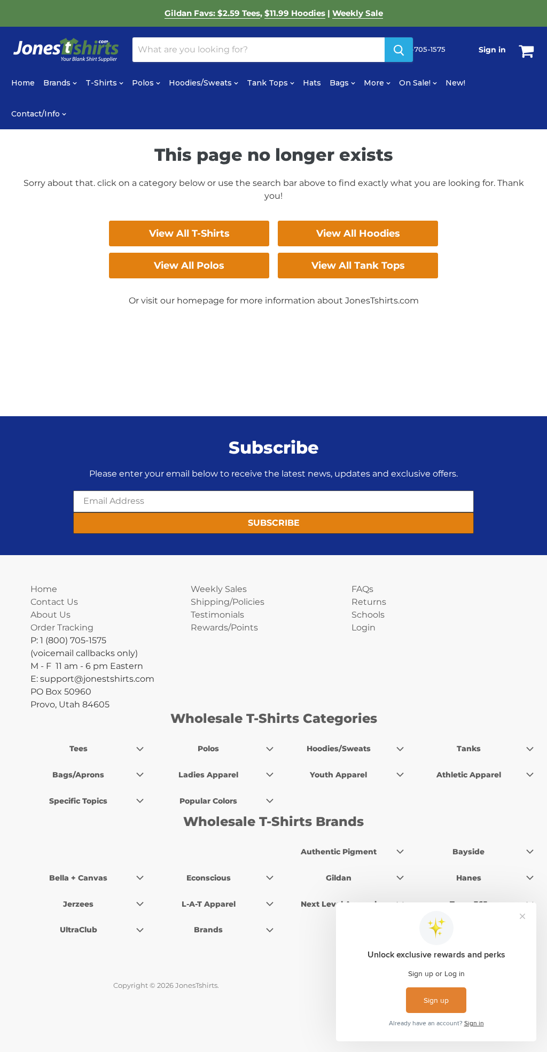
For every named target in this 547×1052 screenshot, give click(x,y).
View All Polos (189, 265)
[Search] (399, 49)
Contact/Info (36, 114)
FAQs (362, 589)
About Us (50, 615)
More (375, 83)
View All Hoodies (358, 233)
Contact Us (54, 602)
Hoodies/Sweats (201, 83)
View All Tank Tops (358, 265)
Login (363, 627)
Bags (340, 83)
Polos (144, 83)
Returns (368, 602)
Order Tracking (61, 627)
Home (23, 83)
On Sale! (416, 83)
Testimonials (217, 615)
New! (455, 83)
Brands (58, 83)
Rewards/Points (224, 627)
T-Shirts (102, 83)
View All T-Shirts (189, 233)
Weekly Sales (219, 589)
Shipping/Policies (227, 602)
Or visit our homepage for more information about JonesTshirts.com (274, 300)
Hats (312, 83)
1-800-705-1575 (416, 49)
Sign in (492, 49)
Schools (368, 615)
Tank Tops (268, 83)
